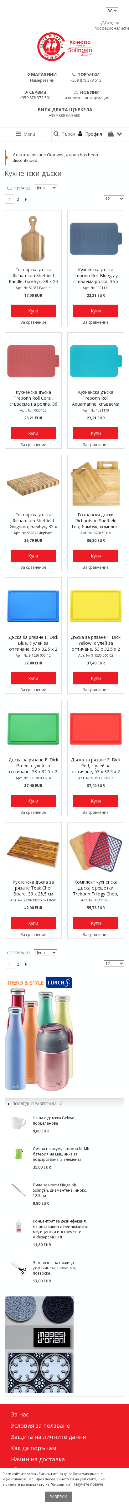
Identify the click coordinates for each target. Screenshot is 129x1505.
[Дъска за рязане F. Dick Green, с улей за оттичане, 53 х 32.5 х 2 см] (33, 728)
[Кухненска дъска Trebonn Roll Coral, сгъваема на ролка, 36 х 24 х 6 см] (33, 361)
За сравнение (33, 322)
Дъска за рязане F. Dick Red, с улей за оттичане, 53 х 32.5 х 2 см (96, 766)
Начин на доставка (38, 1459)
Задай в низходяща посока (62, 188)
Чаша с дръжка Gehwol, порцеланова (54, 1120)
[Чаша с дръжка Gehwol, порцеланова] (19, 1123)
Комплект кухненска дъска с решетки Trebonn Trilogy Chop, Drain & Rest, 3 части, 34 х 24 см (96, 888)
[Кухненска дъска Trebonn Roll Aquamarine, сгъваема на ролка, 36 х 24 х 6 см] (96, 361)
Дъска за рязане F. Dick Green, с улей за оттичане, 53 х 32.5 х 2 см (33, 766)
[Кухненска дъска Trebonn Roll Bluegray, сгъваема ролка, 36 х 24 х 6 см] (96, 238)
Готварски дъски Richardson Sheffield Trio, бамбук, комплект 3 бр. (95, 521)
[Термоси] (64, 1033)
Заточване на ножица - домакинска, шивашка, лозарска (54, 1268)
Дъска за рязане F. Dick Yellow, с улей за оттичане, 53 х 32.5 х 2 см (96, 643)
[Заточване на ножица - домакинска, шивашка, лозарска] (19, 1268)
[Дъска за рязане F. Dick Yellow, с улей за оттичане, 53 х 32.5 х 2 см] (96, 606)
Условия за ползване (40, 1425)
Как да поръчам (33, 1448)
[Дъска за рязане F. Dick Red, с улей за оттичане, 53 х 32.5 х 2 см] (96, 728)
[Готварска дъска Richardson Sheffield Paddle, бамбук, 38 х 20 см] (33, 238)
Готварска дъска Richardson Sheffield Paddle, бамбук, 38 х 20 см (33, 276)
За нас (20, 1414)
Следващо (26, 199)
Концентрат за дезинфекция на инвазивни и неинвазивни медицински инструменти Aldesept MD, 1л (60, 1229)
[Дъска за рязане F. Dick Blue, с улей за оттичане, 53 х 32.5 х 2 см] (33, 606)
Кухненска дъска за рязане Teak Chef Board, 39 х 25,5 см (33, 888)
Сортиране (18, 188)
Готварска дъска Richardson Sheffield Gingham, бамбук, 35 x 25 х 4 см (33, 521)
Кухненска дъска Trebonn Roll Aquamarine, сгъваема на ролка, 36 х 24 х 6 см (96, 398)
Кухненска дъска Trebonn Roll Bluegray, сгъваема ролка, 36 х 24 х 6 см (96, 276)
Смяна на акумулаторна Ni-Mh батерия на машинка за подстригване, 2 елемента (61, 1154)
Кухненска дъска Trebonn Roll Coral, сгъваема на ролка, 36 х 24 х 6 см (33, 398)
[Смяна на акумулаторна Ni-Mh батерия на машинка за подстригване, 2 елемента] (19, 1154)
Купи (33, 311)
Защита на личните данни (48, 1436)
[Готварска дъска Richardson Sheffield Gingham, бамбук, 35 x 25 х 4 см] (33, 483)
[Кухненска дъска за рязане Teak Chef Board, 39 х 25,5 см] (33, 851)
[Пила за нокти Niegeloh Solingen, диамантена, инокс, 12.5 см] (19, 1190)
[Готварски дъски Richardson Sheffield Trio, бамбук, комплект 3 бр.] (96, 483)
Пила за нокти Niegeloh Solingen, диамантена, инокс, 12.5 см (60, 1190)
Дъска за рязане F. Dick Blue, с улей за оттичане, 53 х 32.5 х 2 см (33, 643)
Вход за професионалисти (110, 25)
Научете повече (88, 1484)
